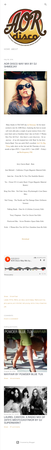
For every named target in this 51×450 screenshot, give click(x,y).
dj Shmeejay (31, 125)
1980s (16, 300)
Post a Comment (11, 319)
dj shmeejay (30, 300)
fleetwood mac (40, 300)
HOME (7, 49)
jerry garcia (8, 303)
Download (25, 239)
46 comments (15, 378)
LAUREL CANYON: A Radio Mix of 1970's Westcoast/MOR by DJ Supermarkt (24, 420)
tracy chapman (41, 303)
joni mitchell (17, 303)
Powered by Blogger (27, 442)
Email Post (14, 296)
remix (33, 303)
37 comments (15, 427)
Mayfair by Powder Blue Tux (23, 374)
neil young (26, 303)
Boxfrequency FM (25, 152)
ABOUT (14, 49)
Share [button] (6, 296)
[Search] (45, 3)
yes (5, 307)
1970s (11, 300)
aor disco (22, 300)
